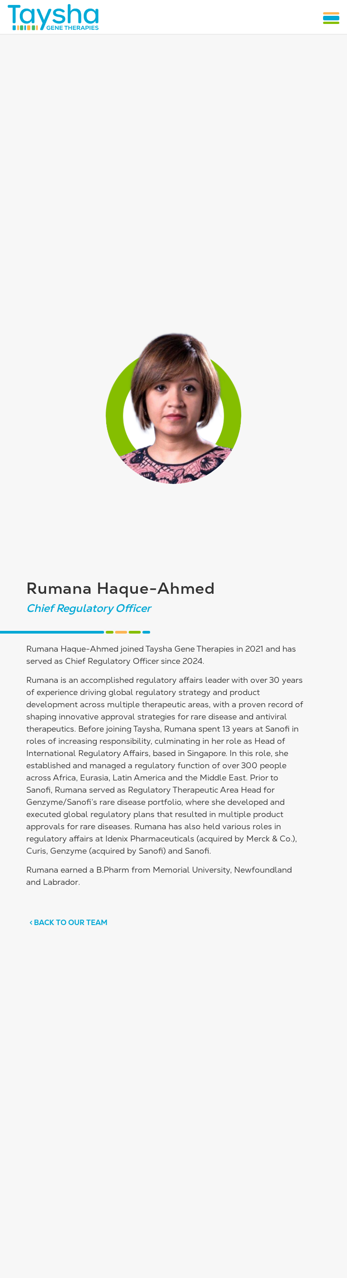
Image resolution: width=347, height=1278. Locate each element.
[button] (331, 18)
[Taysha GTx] (52, 17)
